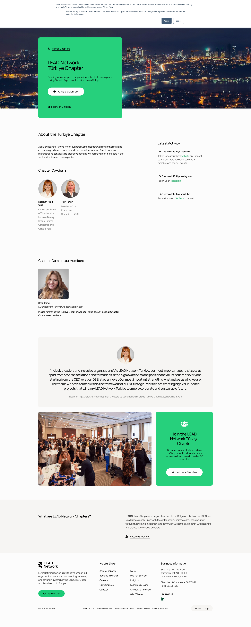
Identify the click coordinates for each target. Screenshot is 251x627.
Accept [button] (166, 21)
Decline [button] (178, 21)
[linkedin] (162, 598)
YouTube (179, 198)
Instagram (176, 180)
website (185, 156)
